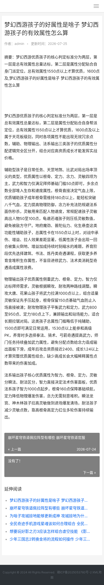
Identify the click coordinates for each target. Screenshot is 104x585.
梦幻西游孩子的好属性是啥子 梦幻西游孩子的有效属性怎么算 (50, 500)
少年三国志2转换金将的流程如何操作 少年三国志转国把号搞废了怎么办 (50, 539)
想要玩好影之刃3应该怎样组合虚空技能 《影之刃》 (50, 531)
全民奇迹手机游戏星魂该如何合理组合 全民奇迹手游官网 (50, 523)
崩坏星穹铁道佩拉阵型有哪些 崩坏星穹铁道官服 (50, 508)
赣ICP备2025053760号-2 (74, 572)
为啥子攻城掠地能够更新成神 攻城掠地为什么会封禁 (50, 515)
